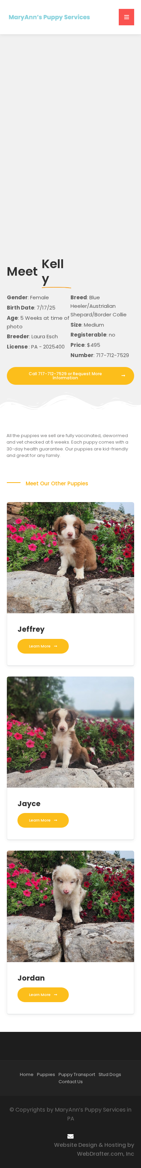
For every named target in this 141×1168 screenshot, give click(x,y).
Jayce (28, 804)
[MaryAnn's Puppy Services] (49, 17)
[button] (126, 17)
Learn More (40, 646)
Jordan (31, 978)
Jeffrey (30, 629)
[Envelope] (70, 1136)
